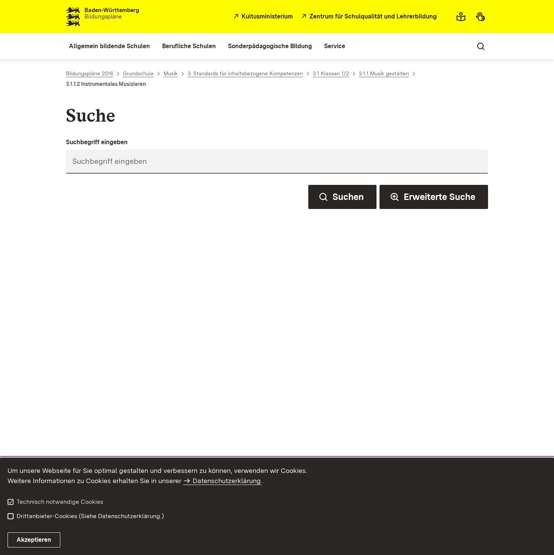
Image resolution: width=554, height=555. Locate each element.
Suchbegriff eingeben (97, 142)
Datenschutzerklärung (227, 481)
